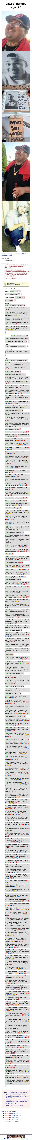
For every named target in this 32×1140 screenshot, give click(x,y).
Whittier (4, 255)
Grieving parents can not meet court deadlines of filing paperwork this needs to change (17, 1096)
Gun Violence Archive (11, 278)
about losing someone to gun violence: (16, 1092)
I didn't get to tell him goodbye (14, 1105)
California (9, 255)
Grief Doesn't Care (11, 1103)
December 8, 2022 (20, 253)
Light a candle (11, 284)
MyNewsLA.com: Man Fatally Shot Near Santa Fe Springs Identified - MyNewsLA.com (16, 266)
